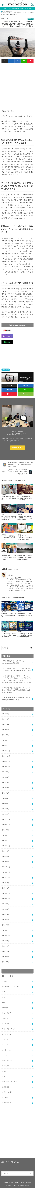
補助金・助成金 (7, 1092)
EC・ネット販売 (7, 976)
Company (23, 1182)
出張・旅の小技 (7, 1060)
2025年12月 (6, 751)
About (11, 1182)
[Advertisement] (17, 85)
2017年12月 (6, 867)
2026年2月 (5, 740)
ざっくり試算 (6, 1013)
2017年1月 (5, 888)
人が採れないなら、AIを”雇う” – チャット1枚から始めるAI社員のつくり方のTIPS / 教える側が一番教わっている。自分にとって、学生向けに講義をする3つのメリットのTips (17, 679)
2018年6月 (5, 851)
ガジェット (5, 1023)
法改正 (4, 1076)
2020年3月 (5, 809)
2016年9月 (5, 904)
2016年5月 (5, 914)
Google (4, 981)
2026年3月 (5, 735)
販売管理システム (8, 1103)
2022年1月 (5, 793)
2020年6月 (5, 798)
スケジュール (6, 1034)
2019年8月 (5, 830)
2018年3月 (5, 861)
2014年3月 (5, 956)
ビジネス (5, 1044)
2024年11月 (6, 761)
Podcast (4, 992)
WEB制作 (5, 1008)
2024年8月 (5, 777)
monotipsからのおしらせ (10, 986)
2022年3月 (5, 782)
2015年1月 (5, 946)
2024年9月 (5, 772)
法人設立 (5, 1071)
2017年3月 (5, 883)
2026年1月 (5, 745)
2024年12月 (6, 756)
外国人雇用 (5, 1066)
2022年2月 (5, 788)
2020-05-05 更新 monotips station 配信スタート (18, 8)
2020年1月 (5, 814)
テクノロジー (6, 1039)
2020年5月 (5, 803)
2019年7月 (5, 835)
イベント (5, 1018)
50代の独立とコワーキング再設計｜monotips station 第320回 (14, 662)
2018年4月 (5, 856)
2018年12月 (6, 846)
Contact (29, 1182)
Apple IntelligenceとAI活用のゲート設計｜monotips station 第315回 (16, 699)
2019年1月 (5, 840)
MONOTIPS (16, 1185)
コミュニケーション (8, 1029)
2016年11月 (6, 893)
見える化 (5, 1097)
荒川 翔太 (10, 575)
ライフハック (6, 1055)
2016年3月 (5, 925)
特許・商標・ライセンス (10, 1081)
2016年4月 (5, 920)
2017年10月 (6, 877)
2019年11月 (6, 824)
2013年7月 (5, 962)
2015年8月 (5, 941)
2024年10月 (6, 766)
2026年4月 (5, 729)
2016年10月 (6, 898)
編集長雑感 (6, 369)
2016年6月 (5, 909)
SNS (3, 997)
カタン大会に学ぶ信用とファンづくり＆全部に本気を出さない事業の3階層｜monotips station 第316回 (16, 690)
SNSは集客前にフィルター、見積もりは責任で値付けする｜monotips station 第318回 (16, 669)
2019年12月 (6, 819)
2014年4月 (5, 951)
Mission (6, 1182)
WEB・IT (5, 1002)
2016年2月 (5, 930)
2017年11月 (6, 872)
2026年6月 (5, 719)
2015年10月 (6, 935)
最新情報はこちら (17, 447)
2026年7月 (5, 714)
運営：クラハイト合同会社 (10, 1162)
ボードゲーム (6, 1050)
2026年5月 (5, 724)
